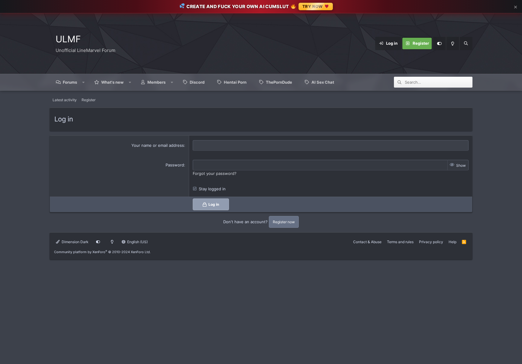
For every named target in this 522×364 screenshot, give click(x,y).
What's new (112, 82)
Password (175, 165)
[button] (83, 82)
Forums (70, 82)
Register (88, 100)
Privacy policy (431, 242)
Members (156, 82)
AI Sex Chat (322, 82)
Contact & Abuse (367, 242)
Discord (197, 82)
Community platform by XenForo (102, 252)
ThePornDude (279, 82)
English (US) (137, 242)
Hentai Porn (235, 82)
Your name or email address (157, 145)
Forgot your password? (215, 173)
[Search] (465, 43)
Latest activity (65, 100)
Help (452, 242)
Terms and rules (400, 242)
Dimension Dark (75, 242)
